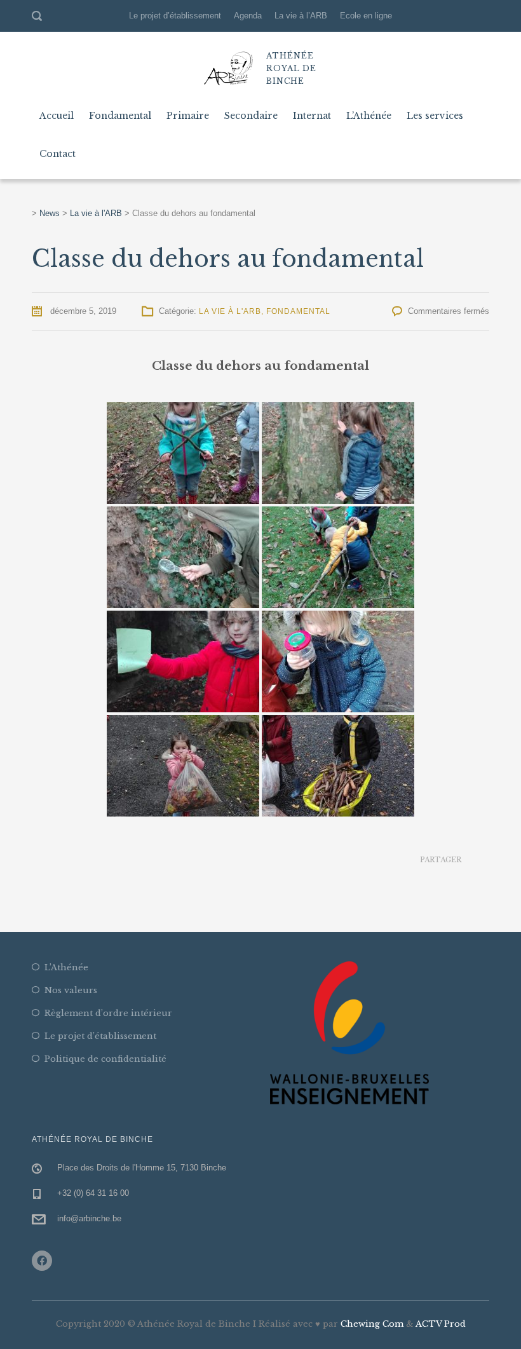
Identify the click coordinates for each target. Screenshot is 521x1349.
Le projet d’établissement (175, 15)
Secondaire (251, 115)
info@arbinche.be (89, 1218)
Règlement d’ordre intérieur (108, 1013)
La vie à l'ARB (230, 311)
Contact (57, 153)
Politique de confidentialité (105, 1059)
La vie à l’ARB (300, 15)
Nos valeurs (70, 990)
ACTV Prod (441, 1323)
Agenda (248, 15)
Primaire (187, 115)
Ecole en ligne (366, 15)
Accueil (56, 115)
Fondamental (120, 115)
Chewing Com (372, 1323)
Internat (312, 115)
